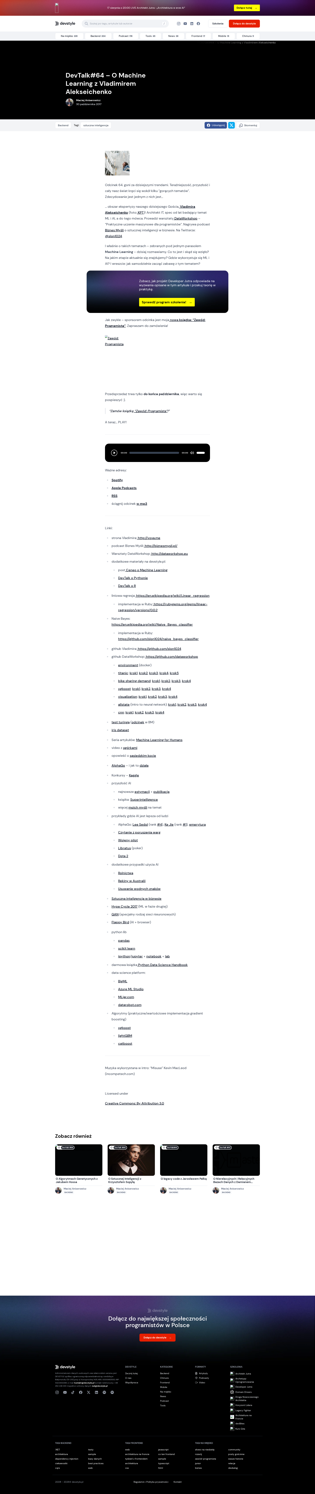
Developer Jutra (243, 1386)
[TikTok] (73, 1392)
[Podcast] (104, 1392)
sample (92, 1454)
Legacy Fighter (243, 1410)
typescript (163, 1463)
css (127, 1467)
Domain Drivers (243, 1392)
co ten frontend (166, 1454)
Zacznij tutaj (131, 1373)
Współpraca (131, 1382)
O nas (128, 1377)
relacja (231, 1463)
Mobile (163, 1387)
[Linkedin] (96, 1392)
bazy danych (95, 1458)
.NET (57, 1449)
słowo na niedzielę (204, 1449)
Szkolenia (217, 23)
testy (91, 1449)
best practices (96, 1463)
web (90, 1467)
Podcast (164, 1400)
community (234, 1449)
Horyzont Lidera (243, 1405)
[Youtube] (65, 1392)
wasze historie (235, 1458)
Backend (63, 125)
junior (198, 1463)
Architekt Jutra (243, 1373)
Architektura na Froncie (243, 1417)
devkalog (233, 1467)
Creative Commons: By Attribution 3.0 (134, 1103)
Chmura (164, 1377)
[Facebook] (192, 23)
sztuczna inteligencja (95, 125)
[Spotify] (112, 1392)
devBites (239, 1423)
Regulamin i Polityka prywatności (151, 1481)
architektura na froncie (137, 1454)
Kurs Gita (240, 1428)
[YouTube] (185, 23)
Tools (163, 1405)
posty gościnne (236, 1454)
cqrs (57, 1467)
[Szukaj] (86, 24)
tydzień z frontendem (136, 1458)
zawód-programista (205, 1458)
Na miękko (165, 1391)
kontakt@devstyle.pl (84, 1383)
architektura (61, 1454)
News (163, 1396)
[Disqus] (157, 1248)
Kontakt (178, 1481)
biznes (198, 1467)
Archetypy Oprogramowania (244, 1380)
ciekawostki (61, 1463)
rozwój (198, 1454)
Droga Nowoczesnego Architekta (247, 1398)
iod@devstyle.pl (100, 1386)
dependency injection (66, 1458)
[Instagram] (178, 23)
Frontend (165, 1382)
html (160, 1467)
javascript (163, 1449)
